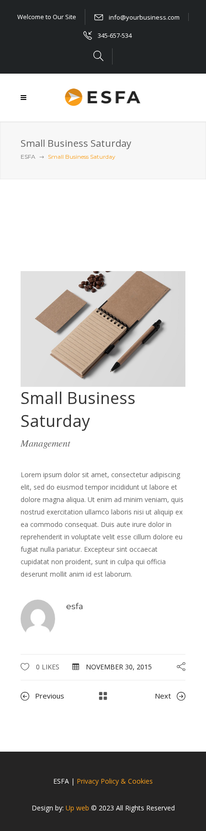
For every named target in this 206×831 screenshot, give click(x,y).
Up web (77, 807)
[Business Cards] (103, 328)
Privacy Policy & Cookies (115, 781)
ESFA (28, 156)
